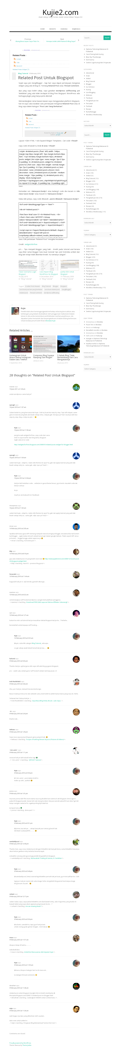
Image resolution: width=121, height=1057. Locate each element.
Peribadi (89, 106)
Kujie (23, 308)
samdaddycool (14, 842)
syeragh (12, 405)
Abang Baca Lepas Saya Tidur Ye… (27, 41)
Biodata (53, 29)
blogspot (63, 286)
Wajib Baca (76, 29)
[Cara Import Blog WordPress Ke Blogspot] (49, 265)
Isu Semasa (90, 87)
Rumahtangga (91, 112)
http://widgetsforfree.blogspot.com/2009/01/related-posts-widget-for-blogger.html (43, 444)
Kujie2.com (60, 12)
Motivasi (89, 95)
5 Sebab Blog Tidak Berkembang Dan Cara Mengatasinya (67, 357)
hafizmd (12, 659)
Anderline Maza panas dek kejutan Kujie (38, 952)
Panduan (89, 98)
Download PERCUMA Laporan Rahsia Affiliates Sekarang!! (46, 602)
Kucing (88, 89)
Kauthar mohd (91, 344)
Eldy (10, 551)
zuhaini (11, 894)
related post (23, 293)
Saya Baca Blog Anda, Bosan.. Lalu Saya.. (46, 701)
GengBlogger (66, 289)
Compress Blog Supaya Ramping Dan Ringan (43, 356)
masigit (88, 338)
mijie (11, 1008)
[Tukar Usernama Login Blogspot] (28, 265)
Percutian (89, 103)
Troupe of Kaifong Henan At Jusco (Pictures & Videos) (45, 739)
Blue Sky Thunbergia (93, 57)
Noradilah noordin (92, 330)
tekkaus (12, 730)
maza (11, 938)
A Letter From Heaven (32, 286)
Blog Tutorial (23, 73)
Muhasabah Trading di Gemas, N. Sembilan (46, 858)
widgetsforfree (31, 244)
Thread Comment (36, 293)
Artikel (88, 78)
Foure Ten (89, 325)
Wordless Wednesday (94, 114)
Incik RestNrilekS (15, 682)
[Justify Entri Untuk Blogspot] (69, 265)
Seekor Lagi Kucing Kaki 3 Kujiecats (98, 62)
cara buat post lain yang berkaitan (30, 289)
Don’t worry (90, 60)
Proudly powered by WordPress (20, 1043)
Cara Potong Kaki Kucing (94, 54)
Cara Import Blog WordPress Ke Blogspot (49, 273)
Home (42, 29)
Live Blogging (90, 92)
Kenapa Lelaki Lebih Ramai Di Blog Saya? (61, 41)
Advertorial (90, 73)
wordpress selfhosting (51, 293)
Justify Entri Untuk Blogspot (67, 273)
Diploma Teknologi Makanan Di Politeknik (96, 339)
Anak (88, 76)
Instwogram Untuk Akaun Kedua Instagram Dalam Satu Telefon (20, 357)
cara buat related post (52, 289)
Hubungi (64, 29)
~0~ (10, 711)
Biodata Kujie (51, 321)
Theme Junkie (26, 1045)
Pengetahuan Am (92, 101)
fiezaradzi (12, 574)
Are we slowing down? (33, 906)
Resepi (88, 109)
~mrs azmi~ (13, 750)
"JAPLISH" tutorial (35, 760)
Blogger (55, 286)
